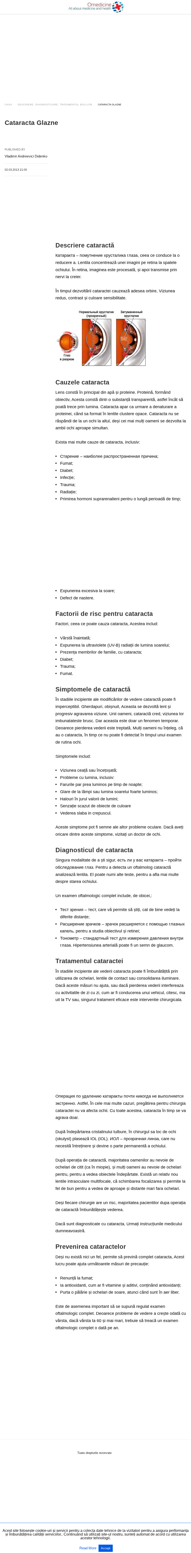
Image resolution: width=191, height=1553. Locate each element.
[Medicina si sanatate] (96, 7)
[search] (184, 7)
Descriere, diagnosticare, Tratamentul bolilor (55, 104)
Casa (8, 104)
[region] (95, 54)
